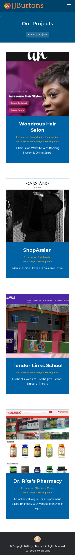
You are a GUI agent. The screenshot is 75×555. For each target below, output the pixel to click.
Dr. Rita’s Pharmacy (37, 481)
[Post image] (37, 84)
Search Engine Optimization (44, 137)
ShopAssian (37, 250)
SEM (37, 488)
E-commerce (22, 137)
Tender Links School (37, 365)
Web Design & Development (44, 142)
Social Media (22, 142)
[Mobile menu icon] (69, 5)
